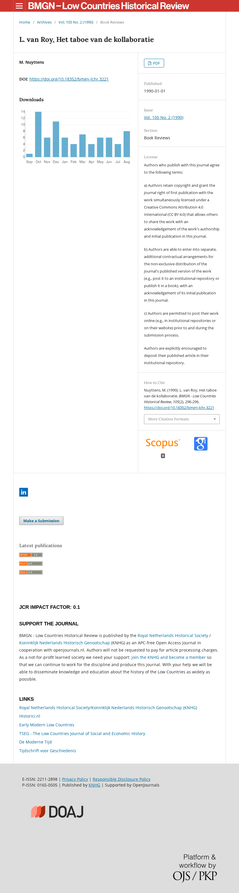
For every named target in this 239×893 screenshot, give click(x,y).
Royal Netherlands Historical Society (173, 635)
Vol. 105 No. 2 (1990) (76, 22)
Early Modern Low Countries (46, 724)
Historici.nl (29, 716)
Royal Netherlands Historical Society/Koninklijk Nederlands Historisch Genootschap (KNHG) (108, 707)
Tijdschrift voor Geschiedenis (47, 750)
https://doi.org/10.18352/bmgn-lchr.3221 (69, 79)
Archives (44, 22)
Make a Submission (41, 520)
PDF (156, 63)
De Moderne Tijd (35, 742)
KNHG (94, 785)
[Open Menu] (19, 6)
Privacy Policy (75, 779)
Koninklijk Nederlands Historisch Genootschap (64, 642)
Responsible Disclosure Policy (121, 779)
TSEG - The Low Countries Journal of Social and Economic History (82, 733)
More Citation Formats (168, 419)
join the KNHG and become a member (168, 657)
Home (24, 22)
